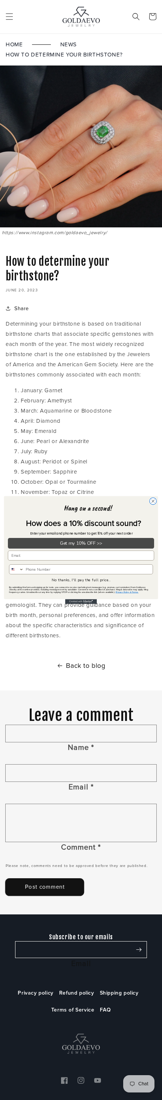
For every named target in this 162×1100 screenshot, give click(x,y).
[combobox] (16, 569)
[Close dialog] (153, 501)
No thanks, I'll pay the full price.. (81, 580)
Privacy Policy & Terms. (127, 592)
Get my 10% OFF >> (81, 543)
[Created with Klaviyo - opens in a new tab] (81, 601)
